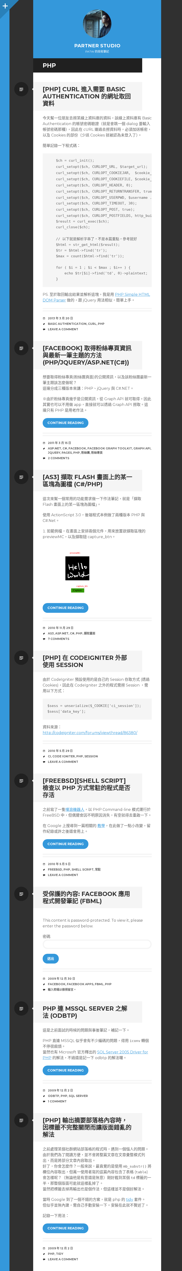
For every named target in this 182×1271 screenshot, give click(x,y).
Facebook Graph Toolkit (109, 448)
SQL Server (78, 1096)
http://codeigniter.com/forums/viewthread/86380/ (90, 732)
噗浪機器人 (74, 809)
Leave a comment (63, 329)
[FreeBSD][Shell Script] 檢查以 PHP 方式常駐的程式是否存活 (86, 788)
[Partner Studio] (97, 24)
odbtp (53, 1096)
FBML (99, 984)
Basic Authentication (67, 324)
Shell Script (83, 869)
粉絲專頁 (97, 452)
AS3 (51, 633)
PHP (101, 324)
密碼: (47, 936)
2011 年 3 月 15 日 (59, 443)
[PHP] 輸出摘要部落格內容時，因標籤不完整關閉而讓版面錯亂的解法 (87, 1127)
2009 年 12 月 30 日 (61, 978)
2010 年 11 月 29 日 (60, 628)
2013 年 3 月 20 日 (60, 318)
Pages (67, 452)
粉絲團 (85, 452)
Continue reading (65, 423)
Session (91, 756)
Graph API (141, 448)
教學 (101, 825)
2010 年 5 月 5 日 (59, 864)
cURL (92, 324)
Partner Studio (97, 46)
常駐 (98, 869)
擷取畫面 (89, 633)
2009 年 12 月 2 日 (60, 1090)
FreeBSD (55, 869)
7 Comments (58, 639)
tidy (129, 1199)
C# (65, 448)
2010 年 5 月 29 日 (60, 751)
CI (49, 756)
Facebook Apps (80, 984)
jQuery (54, 452)
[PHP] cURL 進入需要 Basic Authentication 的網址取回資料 (87, 96)
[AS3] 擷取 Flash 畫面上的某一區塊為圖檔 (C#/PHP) (87, 480)
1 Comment (57, 1101)
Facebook (77, 448)
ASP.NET (54, 448)
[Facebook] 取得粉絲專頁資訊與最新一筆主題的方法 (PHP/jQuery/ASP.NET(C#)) (87, 355)
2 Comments (58, 458)
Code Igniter (63, 756)
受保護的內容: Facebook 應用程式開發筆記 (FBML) (86, 897)
